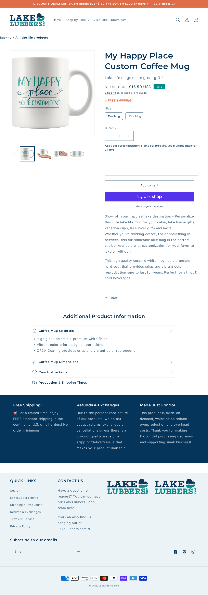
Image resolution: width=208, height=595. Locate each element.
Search (15, 490)
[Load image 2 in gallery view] (44, 154)
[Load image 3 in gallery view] (60, 154)
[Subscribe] (78, 551)
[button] (77, 20)
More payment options (149, 206)
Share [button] (113, 298)
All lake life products (31, 37)
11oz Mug (113, 115)
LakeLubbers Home (24, 497)
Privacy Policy (20, 526)
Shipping (110, 92)
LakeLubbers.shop (109, 585)
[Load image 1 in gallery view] (27, 154)
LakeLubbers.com (72, 529)
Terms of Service (22, 519)
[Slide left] (14, 153)
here (70, 508)
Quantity (110, 128)
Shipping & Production (26, 504)
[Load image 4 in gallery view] (77, 154)
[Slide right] (90, 153)
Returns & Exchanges (25, 512)
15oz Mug (134, 115)
